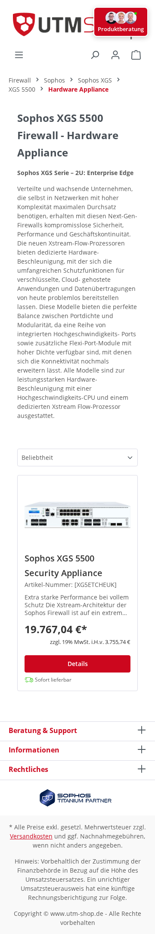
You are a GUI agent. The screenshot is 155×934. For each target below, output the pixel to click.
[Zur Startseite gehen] (77, 24)
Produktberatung (121, 29)
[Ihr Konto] (115, 55)
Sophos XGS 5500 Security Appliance (63, 565)
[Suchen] (94, 55)
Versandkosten (31, 836)
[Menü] (19, 55)
